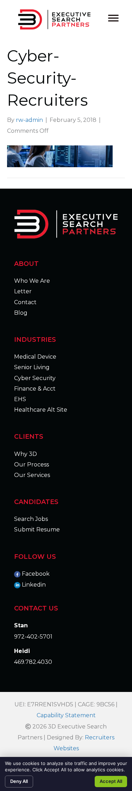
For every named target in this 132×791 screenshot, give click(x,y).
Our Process (31, 464)
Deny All (19, 781)
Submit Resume (37, 529)
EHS (20, 399)
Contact (25, 302)
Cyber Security (35, 378)
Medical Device (35, 356)
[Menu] (113, 18)
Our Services (32, 475)
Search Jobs (31, 519)
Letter (23, 291)
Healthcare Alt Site (40, 409)
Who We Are (32, 280)
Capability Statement (66, 715)
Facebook (36, 573)
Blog (20, 312)
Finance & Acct (35, 388)
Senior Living (32, 367)
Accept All (111, 781)
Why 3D (25, 454)
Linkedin (34, 584)
